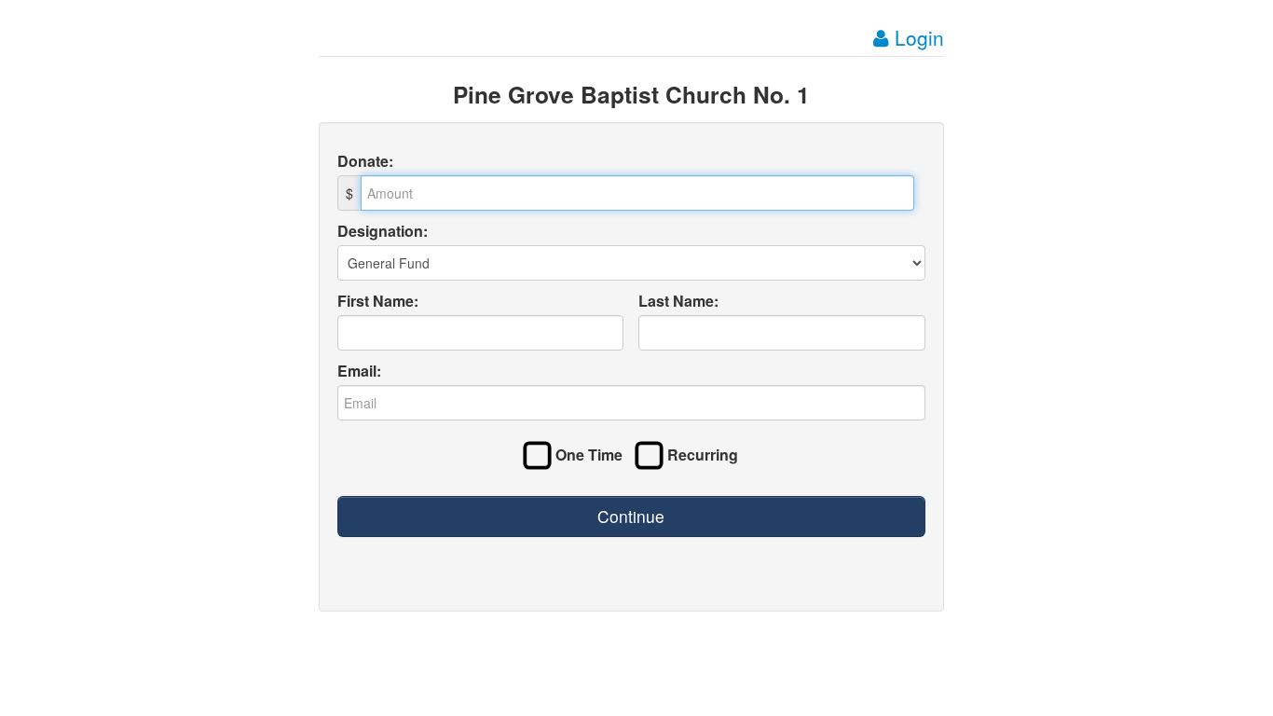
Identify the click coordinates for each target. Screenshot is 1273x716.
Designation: (382, 231)
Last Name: (678, 301)
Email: (359, 371)
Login (916, 37)
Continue (630, 516)
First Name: (377, 301)
